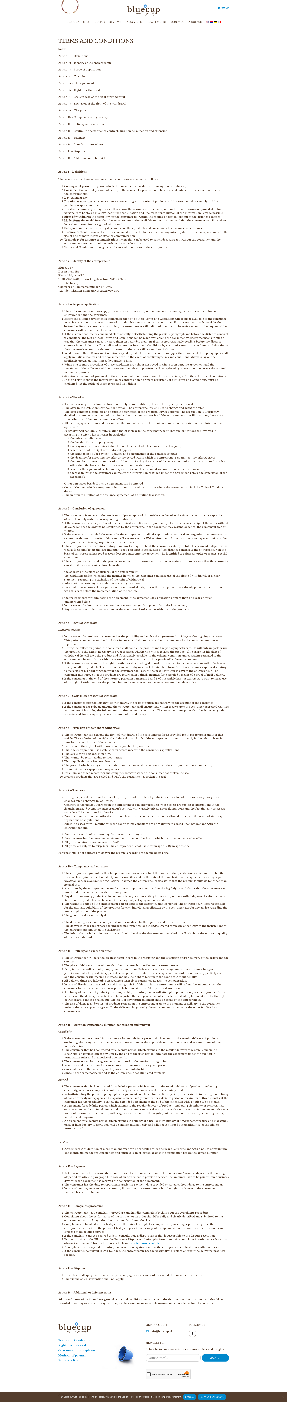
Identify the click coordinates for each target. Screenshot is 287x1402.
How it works (156, 22)
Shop (86, 22)
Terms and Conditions (74, 1340)
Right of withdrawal (72, 1345)
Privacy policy (68, 1360)
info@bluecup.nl (161, 1331)
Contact (177, 22)
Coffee (100, 22)
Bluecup (73, 22)
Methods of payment (72, 1355)
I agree (189, 1397)
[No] (283, 1397)
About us (195, 22)
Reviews (115, 22)
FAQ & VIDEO (133, 22)
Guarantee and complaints (76, 1350)
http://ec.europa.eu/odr (144, 1243)
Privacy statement (212, 1397)
